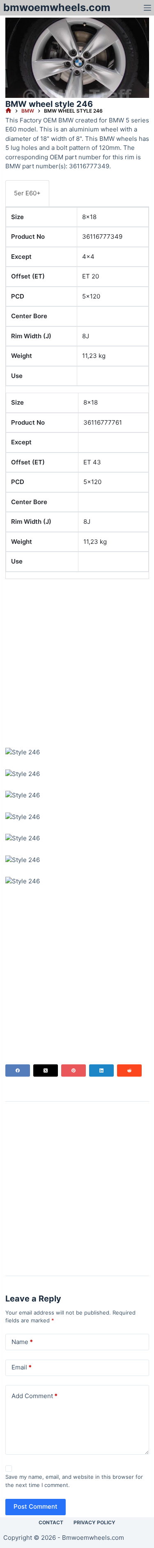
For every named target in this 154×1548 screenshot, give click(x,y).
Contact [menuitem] (51, 1522)
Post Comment (35, 1506)
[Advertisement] (77, 662)
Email (21, 1367)
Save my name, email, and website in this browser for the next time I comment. (74, 1480)
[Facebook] (17, 1070)
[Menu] (147, 7)
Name (22, 1342)
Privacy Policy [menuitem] (94, 1522)
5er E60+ (27, 193)
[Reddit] (129, 1070)
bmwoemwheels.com (56, 7)
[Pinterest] (73, 1070)
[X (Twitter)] (45, 1070)
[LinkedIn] (101, 1070)
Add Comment (34, 1396)
